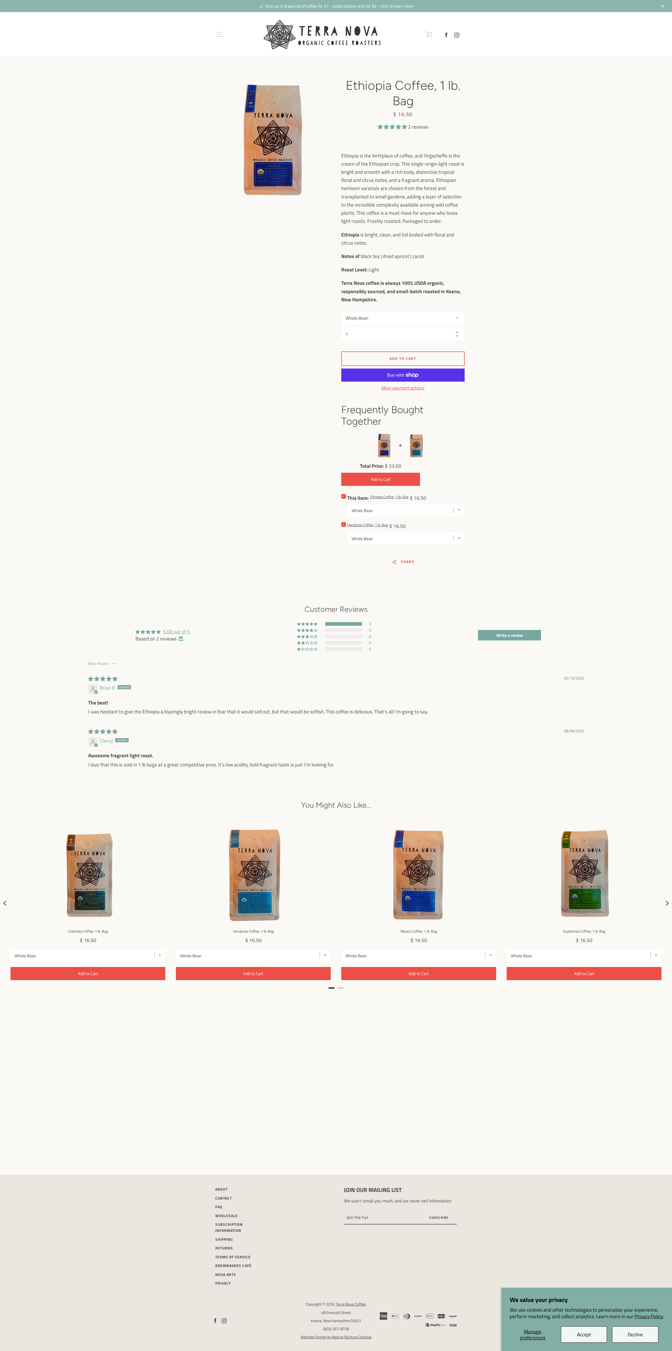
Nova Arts (225, 1275)
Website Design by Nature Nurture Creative (336, 1337)
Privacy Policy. (649, 1316)
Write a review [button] (509, 635)
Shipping (224, 1239)
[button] (393, 126)
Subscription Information (229, 1227)
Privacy (223, 1283)
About (221, 1189)
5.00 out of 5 (176, 631)
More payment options (402, 388)
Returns (224, 1248)
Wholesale (226, 1216)
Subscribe (439, 1217)
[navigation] (219, 34)
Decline (635, 1334)
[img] (102, 678)
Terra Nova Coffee (351, 1304)
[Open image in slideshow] (274, 139)
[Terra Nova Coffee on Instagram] (456, 34)
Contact (223, 1198)
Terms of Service (233, 1257)
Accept (584, 1334)
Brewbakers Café (233, 1266)
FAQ (218, 1207)
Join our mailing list (373, 1190)
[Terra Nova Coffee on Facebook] (446, 34)
